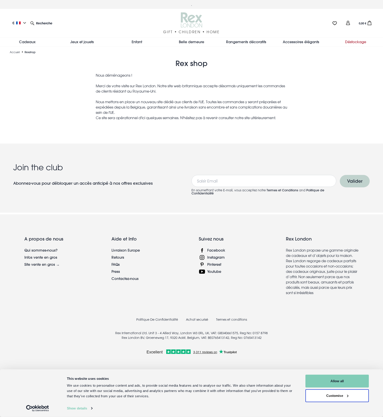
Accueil (15, 52)
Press (115, 271)
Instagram (216, 257)
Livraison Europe (125, 250)
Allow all (337, 381)
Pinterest (214, 264)
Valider (354, 181)
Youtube (214, 271)
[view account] (348, 23)
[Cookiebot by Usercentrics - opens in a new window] (37, 408)
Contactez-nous (125, 278)
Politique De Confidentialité (157, 320)
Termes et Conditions (282, 190)
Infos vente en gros (40, 257)
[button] (41, 23)
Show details (77, 408)
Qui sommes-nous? (40, 250)
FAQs (115, 264)
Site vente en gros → (42, 264)
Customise (334, 395)
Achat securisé (197, 320)
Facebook (216, 250)
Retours (117, 257)
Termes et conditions (231, 320)
